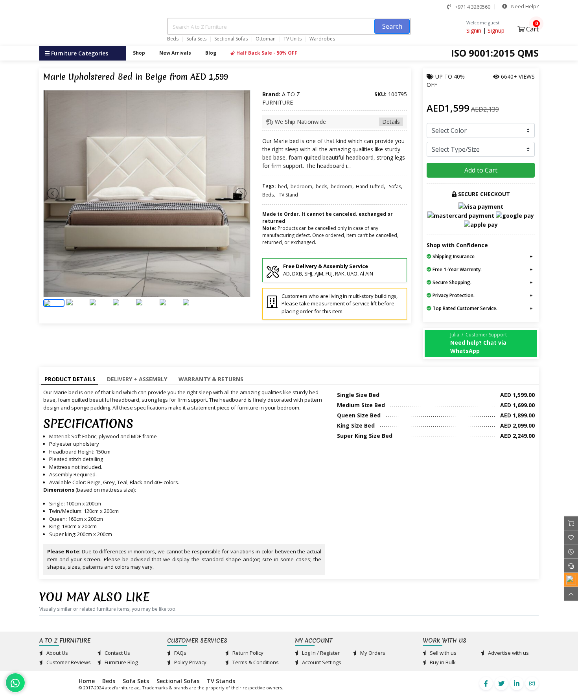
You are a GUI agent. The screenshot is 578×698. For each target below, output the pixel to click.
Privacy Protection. (453, 295)
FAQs (179, 652)
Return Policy (247, 652)
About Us (56, 652)
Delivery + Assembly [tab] (137, 379)
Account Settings (321, 662)
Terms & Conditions (255, 662)
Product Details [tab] (70, 379)
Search (392, 26)
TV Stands (221, 681)
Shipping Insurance (453, 256)
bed (282, 186)
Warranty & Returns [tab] (211, 379)
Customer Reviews (68, 662)
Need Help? (524, 6)
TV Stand (288, 194)
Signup (496, 30)
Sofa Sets (196, 39)
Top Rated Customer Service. (464, 308)
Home (87, 681)
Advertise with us (508, 652)
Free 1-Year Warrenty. (456, 269)
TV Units (292, 39)
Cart (532, 28)
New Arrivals (175, 53)
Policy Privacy (189, 662)
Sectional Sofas (231, 39)
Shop (139, 53)
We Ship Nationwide (336, 121)
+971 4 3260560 (472, 6)
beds (321, 186)
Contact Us (116, 652)
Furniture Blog (120, 662)
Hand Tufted (370, 186)
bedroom (301, 186)
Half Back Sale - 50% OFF (266, 53)
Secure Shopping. (451, 282)
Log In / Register (320, 652)
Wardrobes (322, 39)
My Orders (372, 652)
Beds (173, 39)
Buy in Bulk (442, 662)
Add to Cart (480, 170)
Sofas (395, 186)
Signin (473, 30)
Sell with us (443, 652)
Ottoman (266, 39)
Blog (210, 53)
